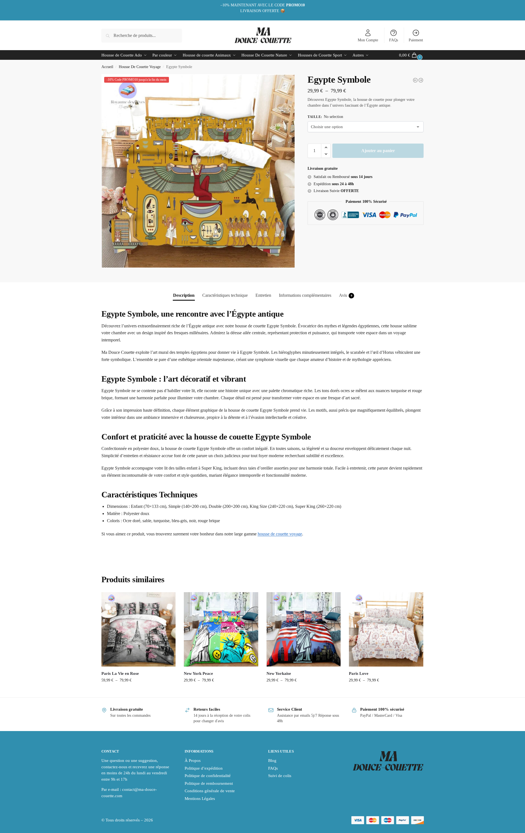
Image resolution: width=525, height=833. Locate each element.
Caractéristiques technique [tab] (225, 295)
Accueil (107, 67)
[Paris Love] (386, 629)
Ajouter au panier (378, 150)
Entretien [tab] (263, 295)
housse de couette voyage (280, 534)
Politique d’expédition (204, 768)
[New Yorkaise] (303, 629)
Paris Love (358, 673)
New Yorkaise (278, 673)
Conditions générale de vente (210, 791)
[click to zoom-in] (198, 171)
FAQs (393, 40)
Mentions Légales (200, 798)
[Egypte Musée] (421, 80)
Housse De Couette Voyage (140, 67)
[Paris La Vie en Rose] (138, 629)
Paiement (416, 40)
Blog (272, 760)
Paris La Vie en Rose (120, 673)
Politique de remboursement (209, 783)
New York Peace (198, 673)
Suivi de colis (279, 775)
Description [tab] (184, 295)
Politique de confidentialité (208, 775)
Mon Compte (368, 40)
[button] (325, 147)
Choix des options (138, 692)
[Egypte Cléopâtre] (415, 80)
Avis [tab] (345, 295)
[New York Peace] (221, 629)
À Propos (193, 760)
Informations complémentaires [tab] (305, 295)
